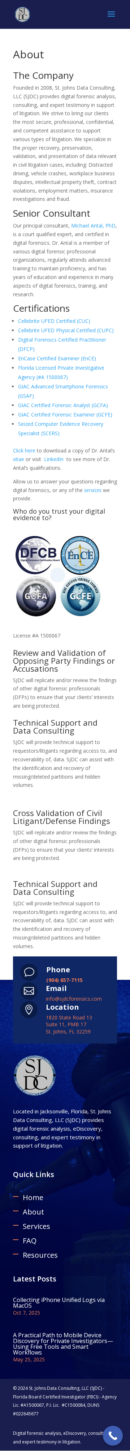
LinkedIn (54, 459)
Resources (40, 1255)
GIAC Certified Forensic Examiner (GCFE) (65, 414)
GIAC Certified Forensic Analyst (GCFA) (63, 405)
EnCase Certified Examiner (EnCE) (57, 358)
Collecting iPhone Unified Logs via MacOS (59, 1303)
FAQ (29, 1240)
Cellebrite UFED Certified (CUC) (54, 320)
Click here (24, 450)
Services (36, 1226)
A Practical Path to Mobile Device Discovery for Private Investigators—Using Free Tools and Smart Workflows (63, 1343)
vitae (18, 459)
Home (33, 1197)
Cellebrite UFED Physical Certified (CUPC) (66, 330)
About (33, 1212)
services (92, 490)
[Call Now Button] (113, 1436)
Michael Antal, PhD (93, 225)
